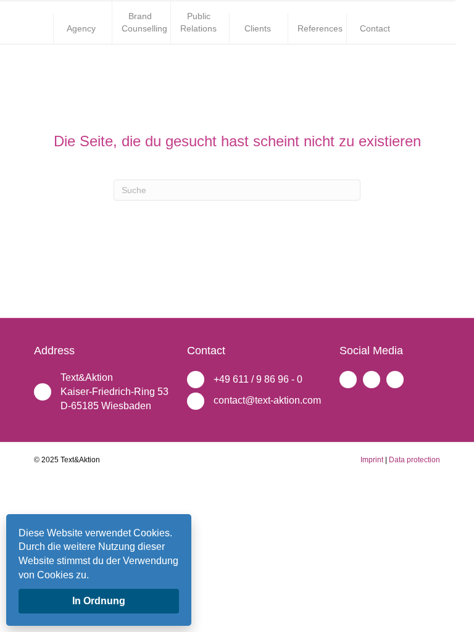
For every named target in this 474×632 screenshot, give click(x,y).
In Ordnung (98, 601)
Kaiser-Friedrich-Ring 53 (114, 391)
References (320, 28)
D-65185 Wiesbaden (105, 406)
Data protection (414, 459)
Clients (257, 28)
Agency (81, 28)
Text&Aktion (86, 377)
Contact (375, 28)
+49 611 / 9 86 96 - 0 (258, 379)
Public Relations (198, 22)
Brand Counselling (144, 22)
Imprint (371, 459)
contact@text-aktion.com (267, 400)
